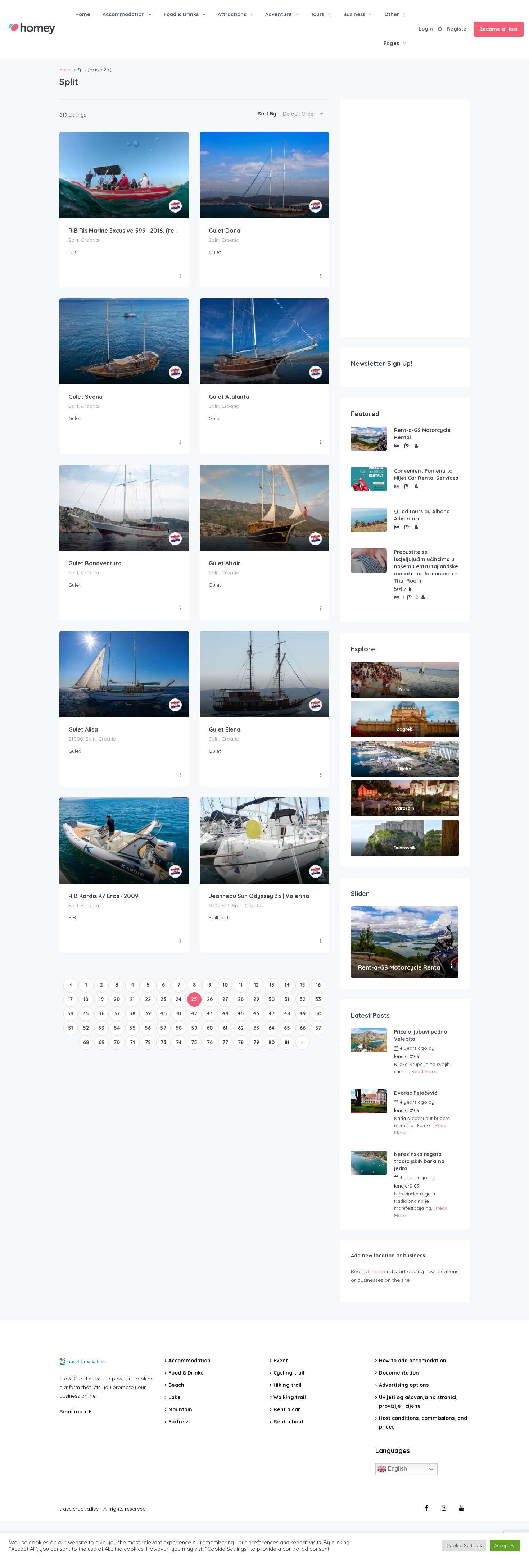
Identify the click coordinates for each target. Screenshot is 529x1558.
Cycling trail (288, 1373)
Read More (424, 1071)
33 (318, 999)
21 (132, 999)
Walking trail (289, 1397)
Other (391, 14)
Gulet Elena (224, 729)
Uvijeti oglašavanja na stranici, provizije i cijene (418, 1401)
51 (70, 1028)
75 (194, 1042)
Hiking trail (287, 1385)
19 (101, 999)
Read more (74, 1411)
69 (101, 1042)
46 (256, 1013)
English (396, 1469)
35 (86, 1013)
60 (210, 1028)
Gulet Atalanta (229, 396)
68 (86, 1042)
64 (271, 1028)
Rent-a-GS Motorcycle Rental (422, 434)
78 (241, 1042)
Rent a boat (288, 1421)
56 (148, 1028)
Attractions (232, 14)
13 (272, 984)
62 (241, 1028)
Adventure (278, 14)
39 (148, 1013)
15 (302, 984)
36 (101, 1013)
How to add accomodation (412, 1360)
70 (117, 1042)
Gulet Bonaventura (95, 563)
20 (117, 999)
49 (302, 1013)
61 (225, 1028)
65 (287, 1028)
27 (225, 999)
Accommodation (124, 14)
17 (70, 999)
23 (163, 999)
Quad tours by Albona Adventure (422, 515)
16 (318, 984)
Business (354, 14)
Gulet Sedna (85, 396)
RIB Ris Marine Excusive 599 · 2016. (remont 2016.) (124, 230)
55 (132, 1028)
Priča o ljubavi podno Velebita (420, 1035)
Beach (176, 1385)
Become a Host (498, 29)
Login (426, 29)
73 (163, 1042)
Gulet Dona (224, 230)
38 (132, 1013)
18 (85, 999)
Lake (174, 1397)
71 (132, 1042)
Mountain (180, 1409)
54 (117, 1028)
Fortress (178, 1421)
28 (241, 999)
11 (241, 984)
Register (458, 29)
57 (163, 1028)
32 (303, 999)
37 (117, 1013)
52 (86, 1028)
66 (303, 1028)
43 (210, 1013)
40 (163, 1013)
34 (70, 1013)
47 (271, 1013)
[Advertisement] (405, 218)
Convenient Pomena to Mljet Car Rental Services (426, 474)
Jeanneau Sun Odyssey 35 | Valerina (259, 895)
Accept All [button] (505, 1545)
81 (287, 1042)
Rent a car (286, 1409)
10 (225, 984)
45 (241, 1013)
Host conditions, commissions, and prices (423, 1422)
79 (256, 1042)
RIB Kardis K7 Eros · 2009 (103, 895)
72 (148, 1042)
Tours (317, 14)
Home (82, 14)
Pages (391, 43)
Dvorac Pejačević (415, 1093)
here (377, 1271)
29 (256, 999)
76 (210, 1042)
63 (256, 1028)
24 (179, 999)
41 (178, 1013)
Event (280, 1360)
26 (210, 999)
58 (179, 1028)
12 (256, 984)
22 (148, 999)
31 (287, 999)
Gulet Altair (224, 563)
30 (271, 999)
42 (194, 1013)
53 (101, 1028)
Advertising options (404, 1385)
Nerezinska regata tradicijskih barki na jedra (419, 1161)
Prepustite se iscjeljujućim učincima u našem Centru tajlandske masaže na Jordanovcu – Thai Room (426, 566)
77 (225, 1042)
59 (194, 1028)
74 (179, 1042)
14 (287, 984)
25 (194, 999)
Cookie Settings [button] (464, 1545)
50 (318, 1013)
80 (271, 1042)
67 (318, 1028)
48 (287, 1013)
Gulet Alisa (83, 729)
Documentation (399, 1373)
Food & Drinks (181, 14)
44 (225, 1013)
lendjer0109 (407, 1056)
